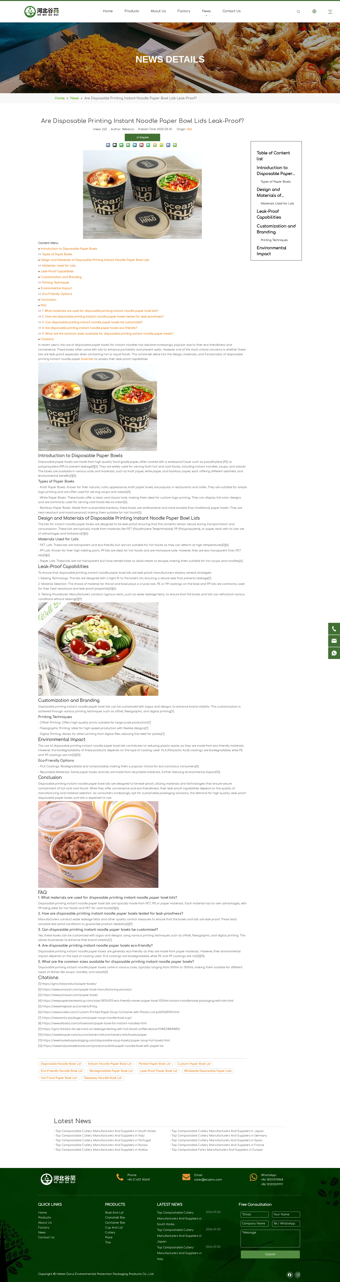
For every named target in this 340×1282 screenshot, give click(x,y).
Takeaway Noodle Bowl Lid (102, 1078)
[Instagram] (298, 1275)
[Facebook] (290, 1275)
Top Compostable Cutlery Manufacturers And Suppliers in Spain (217, 1140)
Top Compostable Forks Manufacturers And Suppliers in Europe (217, 1149)
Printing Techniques (55, 282)
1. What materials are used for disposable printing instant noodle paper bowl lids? (100, 310)
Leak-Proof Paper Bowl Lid (158, 1070)
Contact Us (232, 11)
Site (189, 129)
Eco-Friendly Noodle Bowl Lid (61, 1070)
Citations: (47, 339)
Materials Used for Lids (59, 265)
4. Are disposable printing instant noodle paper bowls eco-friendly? (89, 328)
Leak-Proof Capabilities (57, 271)
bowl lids (87, 359)
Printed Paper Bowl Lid (154, 1063)
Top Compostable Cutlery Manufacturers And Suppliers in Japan (218, 1131)
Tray (108, 1242)
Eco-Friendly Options (57, 294)
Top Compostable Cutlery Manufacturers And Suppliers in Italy (100, 1135)
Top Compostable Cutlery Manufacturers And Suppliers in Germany (219, 1135)
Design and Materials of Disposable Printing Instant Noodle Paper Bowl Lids (95, 260)
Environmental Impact (56, 288)
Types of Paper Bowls (57, 254)
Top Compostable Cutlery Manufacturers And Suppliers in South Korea (105, 1131)
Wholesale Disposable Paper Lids (208, 1070)
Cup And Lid (114, 1227)
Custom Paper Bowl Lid (194, 1063)
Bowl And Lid (114, 1212)
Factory (184, 11)
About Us (158, 11)
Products (132, 11)
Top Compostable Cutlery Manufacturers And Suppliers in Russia (101, 1145)
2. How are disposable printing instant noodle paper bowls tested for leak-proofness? (103, 316)
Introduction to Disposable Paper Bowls (69, 248)
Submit (270, 1254)
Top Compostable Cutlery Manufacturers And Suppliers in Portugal (103, 1140)
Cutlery (110, 1232)
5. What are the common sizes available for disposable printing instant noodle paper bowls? (107, 333)
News (206, 11)
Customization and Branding (61, 277)
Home (108, 11)
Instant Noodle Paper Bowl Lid (109, 1063)
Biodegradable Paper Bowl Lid (111, 1070)
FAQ (43, 305)
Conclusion (48, 299)
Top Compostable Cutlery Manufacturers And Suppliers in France (218, 1145)
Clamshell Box (115, 1217)
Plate (108, 1237)
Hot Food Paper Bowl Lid (59, 1078)
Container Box (115, 1222)
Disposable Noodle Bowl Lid (61, 1063)
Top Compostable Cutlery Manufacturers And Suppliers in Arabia (101, 1149)
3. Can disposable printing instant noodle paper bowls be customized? (92, 322)
